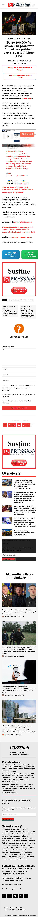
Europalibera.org (25, 60)
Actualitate (6, 771)
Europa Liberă (27, 98)
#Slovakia (25, 161)
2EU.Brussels (9, 734)
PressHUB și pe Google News (20, 237)
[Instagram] (9, 896)
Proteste (11, 300)
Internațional (14, 38)
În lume (27, 38)
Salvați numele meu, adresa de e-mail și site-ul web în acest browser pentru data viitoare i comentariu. (18, 388)
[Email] (28, 425)
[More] (33, 425)
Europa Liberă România (23, 222)
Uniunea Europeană (27, 300)
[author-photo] (3, 616)
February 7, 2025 (23, 183)
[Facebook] (5, 425)
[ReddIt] (24, 425)
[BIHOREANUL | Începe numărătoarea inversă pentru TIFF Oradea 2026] (7, 532)
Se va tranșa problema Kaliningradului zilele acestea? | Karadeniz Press (10, 312)
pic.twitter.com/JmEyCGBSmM (16, 176)
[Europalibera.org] (19, 328)
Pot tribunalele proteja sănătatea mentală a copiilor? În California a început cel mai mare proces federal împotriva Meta (19, 689)
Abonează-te (7, 559)
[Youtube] (26, 896)
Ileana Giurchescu (10, 616)
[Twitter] (10, 425)
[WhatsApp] (14, 425)
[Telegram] (15, 896)
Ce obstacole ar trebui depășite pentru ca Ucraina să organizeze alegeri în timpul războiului (19, 612)
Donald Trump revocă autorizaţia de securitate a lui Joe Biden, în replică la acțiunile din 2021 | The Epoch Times (27, 313)
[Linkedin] (19, 425)
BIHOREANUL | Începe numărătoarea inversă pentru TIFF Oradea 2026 (24, 533)
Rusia (17, 300)
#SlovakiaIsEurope (21, 168)
